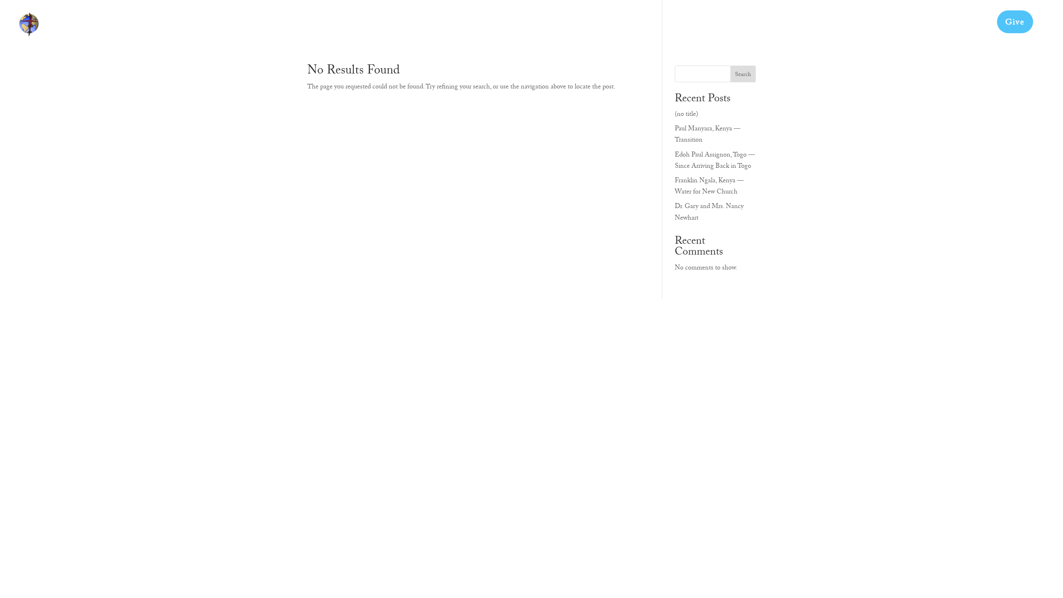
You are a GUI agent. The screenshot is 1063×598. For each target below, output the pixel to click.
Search (743, 75)
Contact (972, 25)
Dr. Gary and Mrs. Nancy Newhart (709, 212)
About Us (743, 25)
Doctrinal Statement (914, 25)
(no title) (686, 115)
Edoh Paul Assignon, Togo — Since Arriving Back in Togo (715, 161)
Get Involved (792, 25)
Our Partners (847, 25)
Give (1015, 23)
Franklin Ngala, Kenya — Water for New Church (709, 187)
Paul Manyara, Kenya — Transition (707, 135)
